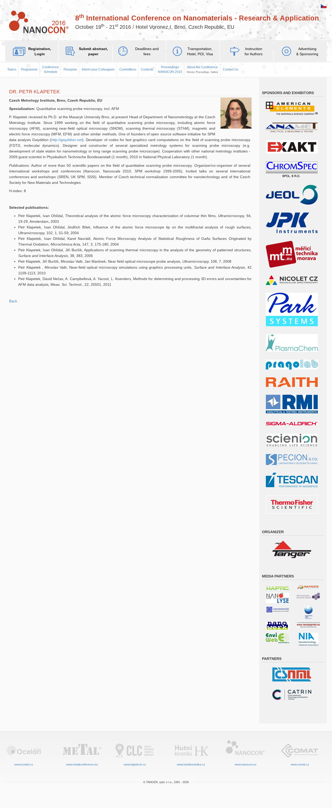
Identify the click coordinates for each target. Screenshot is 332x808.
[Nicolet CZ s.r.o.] (292, 280)
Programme (29, 69)
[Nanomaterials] (277, 609)
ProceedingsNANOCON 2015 (170, 69)
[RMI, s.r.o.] (292, 404)
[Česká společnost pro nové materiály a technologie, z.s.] (291, 674)
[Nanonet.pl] (308, 596)
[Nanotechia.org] (308, 639)
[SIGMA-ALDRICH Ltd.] (292, 423)
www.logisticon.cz (135, 764)
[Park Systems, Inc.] (292, 309)
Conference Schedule (50, 69)
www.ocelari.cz (23, 764)
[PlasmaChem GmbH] (292, 343)
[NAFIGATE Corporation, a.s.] (308, 587)
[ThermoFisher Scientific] (292, 504)
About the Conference (202, 69)
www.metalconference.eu (82, 764)
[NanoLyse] (277, 598)
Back (13, 301)
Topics (11, 69)
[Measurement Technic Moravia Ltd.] (292, 254)
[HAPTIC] (277, 587)
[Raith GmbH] (292, 382)
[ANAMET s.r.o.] (292, 127)
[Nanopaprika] (308, 624)
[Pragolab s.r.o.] (292, 364)
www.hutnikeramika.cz (191, 764)
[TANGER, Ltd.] (291, 549)
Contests (147, 69)
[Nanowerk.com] (277, 626)
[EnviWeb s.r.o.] (277, 637)
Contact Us (230, 69)
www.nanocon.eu (245, 764)
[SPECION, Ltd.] (292, 459)
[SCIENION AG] (291, 440)
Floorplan (70, 69)
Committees (127, 69)
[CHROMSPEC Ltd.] (292, 169)
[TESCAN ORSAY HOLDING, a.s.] (292, 480)
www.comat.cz (300, 764)
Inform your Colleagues (98, 69)
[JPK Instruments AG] (292, 222)
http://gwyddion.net (66, 140)
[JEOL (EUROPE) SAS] (292, 194)
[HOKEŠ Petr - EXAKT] (292, 147)
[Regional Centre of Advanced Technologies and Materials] (291, 694)
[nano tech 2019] (309, 612)
